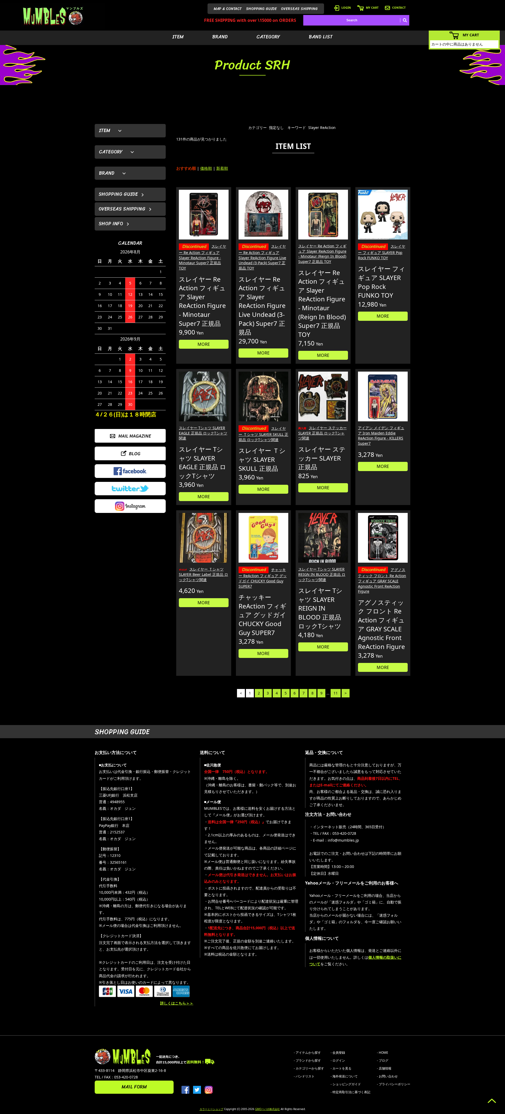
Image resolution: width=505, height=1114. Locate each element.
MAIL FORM (134, 1087)
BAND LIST (321, 37)
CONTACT (399, 7)
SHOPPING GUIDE (261, 9)
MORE (204, 344)
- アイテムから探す (307, 1052)
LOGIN (346, 7)
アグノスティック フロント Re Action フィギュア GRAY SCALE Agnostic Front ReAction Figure (382, 580)
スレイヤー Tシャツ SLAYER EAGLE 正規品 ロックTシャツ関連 (203, 433)
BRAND (220, 37)
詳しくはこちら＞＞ (176, 1003)
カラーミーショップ (211, 1109)
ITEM (178, 37)
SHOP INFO (111, 223)
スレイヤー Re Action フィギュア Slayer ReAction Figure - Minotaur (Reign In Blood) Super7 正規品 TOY (322, 253)
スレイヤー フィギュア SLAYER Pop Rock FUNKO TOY (381, 252)
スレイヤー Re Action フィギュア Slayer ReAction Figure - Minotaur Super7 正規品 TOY (202, 257)
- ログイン (338, 1060)
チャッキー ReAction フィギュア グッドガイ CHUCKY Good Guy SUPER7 (263, 578)
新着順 (222, 168)
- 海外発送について (344, 1076)
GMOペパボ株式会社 (267, 1109)
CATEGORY (268, 37)
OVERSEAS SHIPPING (299, 9)
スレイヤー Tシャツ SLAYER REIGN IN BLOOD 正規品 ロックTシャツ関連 (321, 574)
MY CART (372, 7)
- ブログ (382, 1060)
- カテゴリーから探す (309, 1068)
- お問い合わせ (387, 1076)
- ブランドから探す (307, 1060)
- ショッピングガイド (346, 1084)
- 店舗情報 (384, 1068)
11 (336, 693)
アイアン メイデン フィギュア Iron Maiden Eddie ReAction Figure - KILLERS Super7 (381, 435)
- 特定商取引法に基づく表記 (350, 1092)
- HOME (382, 1052)
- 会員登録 (338, 1052)
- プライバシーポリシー (393, 1084)
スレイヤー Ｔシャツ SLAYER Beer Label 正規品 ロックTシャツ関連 (203, 574)
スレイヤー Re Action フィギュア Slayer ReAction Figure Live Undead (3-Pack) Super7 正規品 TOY (262, 257)
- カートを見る (341, 1068)
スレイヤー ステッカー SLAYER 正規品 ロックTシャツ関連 (322, 433)
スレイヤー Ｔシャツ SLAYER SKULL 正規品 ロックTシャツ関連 (263, 434)
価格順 (206, 168)
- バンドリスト (304, 1076)
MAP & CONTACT (228, 9)
